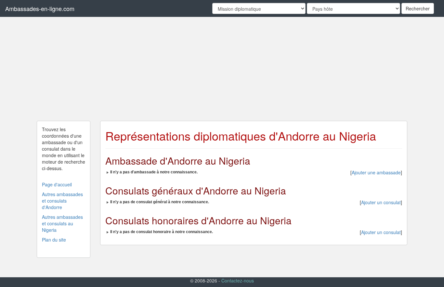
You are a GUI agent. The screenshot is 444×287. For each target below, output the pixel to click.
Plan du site (54, 239)
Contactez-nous (237, 280)
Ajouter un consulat (381, 202)
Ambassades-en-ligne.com (39, 8)
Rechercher (418, 8)
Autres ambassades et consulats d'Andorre (62, 200)
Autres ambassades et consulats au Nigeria (62, 223)
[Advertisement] (222, 68)
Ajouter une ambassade (376, 172)
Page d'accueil (57, 184)
